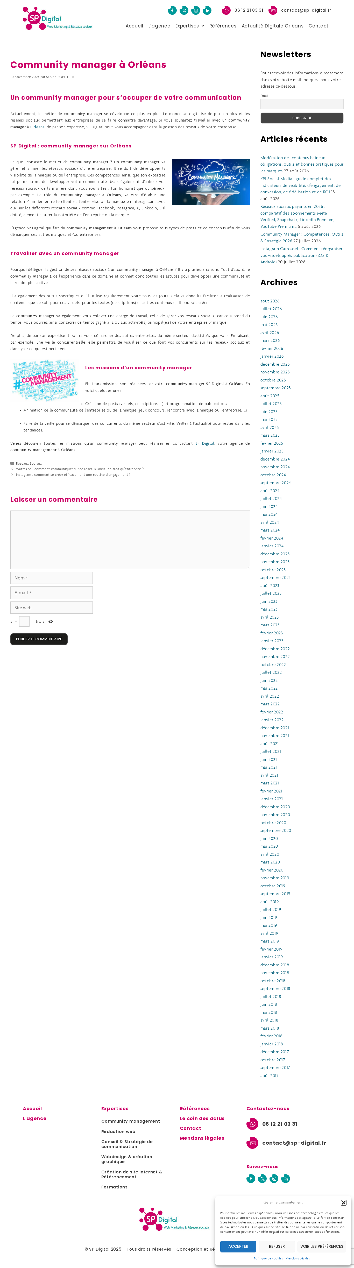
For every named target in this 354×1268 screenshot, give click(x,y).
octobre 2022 (273, 665)
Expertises (187, 26)
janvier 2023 (272, 641)
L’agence (159, 26)
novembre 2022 (275, 657)
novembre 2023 (275, 562)
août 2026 (270, 301)
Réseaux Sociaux (29, 464)
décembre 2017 (274, 1052)
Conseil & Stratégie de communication (127, 1144)
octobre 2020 (273, 823)
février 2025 (271, 443)
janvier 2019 (271, 957)
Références (223, 26)
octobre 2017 (272, 1060)
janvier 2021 (271, 799)
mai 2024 (269, 514)
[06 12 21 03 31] (226, 10)
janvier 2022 (272, 720)
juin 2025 (269, 412)
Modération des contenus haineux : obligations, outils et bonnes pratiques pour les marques (302, 164)
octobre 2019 (272, 886)
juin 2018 (268, 1004)
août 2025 (270, 396)
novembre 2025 (275, 372)
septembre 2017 (275, 1068)
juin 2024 (269, 507)
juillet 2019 (270, 910)
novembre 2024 (275, 467)
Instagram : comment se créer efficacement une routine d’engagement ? (73, 475)
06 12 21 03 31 (249, 10)
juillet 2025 (271, 404)
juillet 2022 (271, 672)
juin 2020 (269, 839)
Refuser (277, 1246)
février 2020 (272, 870)
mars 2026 (270, 340)
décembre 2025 (275, 364)
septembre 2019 (275, 894)
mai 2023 (269, 609)
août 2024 (270, 491)
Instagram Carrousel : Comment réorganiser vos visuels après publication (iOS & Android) (301, 255)
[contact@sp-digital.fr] (272, 10)
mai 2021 (268, 767)
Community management (130, 1121)
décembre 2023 (275, 554)
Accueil (134, 26)
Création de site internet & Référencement (131, 1174)
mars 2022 (270, 704)
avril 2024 (269, 522)
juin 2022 (269, 680)
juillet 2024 (271, 499)
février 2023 (271, 633)
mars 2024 (270, 530)
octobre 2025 (273, 380)
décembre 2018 (274, 965)
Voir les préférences (321, 1246)
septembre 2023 (275, 578)
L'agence (34, 1118)
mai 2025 (269, 419)
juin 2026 (269, 317)
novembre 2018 (274, 973)
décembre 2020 (275, 807)
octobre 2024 (273, 475)
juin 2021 (268, 759)
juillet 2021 (270, 751)
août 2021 (269, 744)
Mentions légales (202, 1138)
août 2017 (269, 1076)
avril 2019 (269, 933)
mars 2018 (269, 1028)
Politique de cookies (268, 1258)
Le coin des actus (202, 1118)
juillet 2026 (271, 309)
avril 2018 (269, 1020)
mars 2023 (270, 625)
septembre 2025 (275, 388)
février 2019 (271, 949)
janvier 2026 (272, 356)
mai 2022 (269, 688)
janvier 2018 (271, 1044)
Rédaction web (118, 1132)
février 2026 (271, 348)
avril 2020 (269, 854)
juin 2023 (269, 601)
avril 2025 (269, 428)
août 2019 (269, 902)
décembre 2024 (275, 459)
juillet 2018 (270, 997)
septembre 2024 (275, 483)
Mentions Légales (298, 1258)
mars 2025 (270, 435)
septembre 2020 (276, 830)
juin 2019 (268, 918)
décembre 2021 (274, 728)
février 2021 (271, 791)
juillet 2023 (271, 593)
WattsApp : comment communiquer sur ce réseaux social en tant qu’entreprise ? (80, 469)
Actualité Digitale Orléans (273, 26)
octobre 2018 (272, 981)
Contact (319, 26)
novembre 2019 (274, 878)
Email (264, 96)
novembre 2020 (275, 815)
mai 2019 (268, 925)
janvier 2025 (272, 451)
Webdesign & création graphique (126, 1159)
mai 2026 (269, 325)
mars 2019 (269, 941)
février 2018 (271, 1036)
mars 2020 (270, 862)
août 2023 (269, 586)
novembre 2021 (274, 736)
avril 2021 (269, 775)
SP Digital (205, 444)
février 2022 (271, 712)
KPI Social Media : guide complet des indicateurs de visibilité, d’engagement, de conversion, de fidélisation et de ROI (300, 185)
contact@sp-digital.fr (306, 10)
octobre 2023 (273, 570)
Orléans (37, 127)
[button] (343, 1202)
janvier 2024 (272, 546)
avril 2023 (269, 617)
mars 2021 (269, 783)
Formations (114, 1187)
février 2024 (271, 538)
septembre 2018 (275, 989)
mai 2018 (268, 1012)
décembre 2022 (275, 649)
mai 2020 (269, 846)
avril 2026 (269, 333)
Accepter (238, 1246)
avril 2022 (269, 696)
